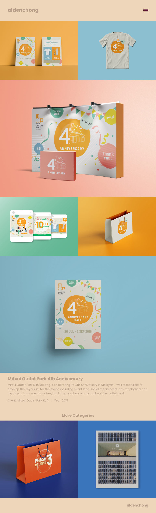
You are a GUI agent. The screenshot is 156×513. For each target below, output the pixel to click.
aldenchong (23, 10)
